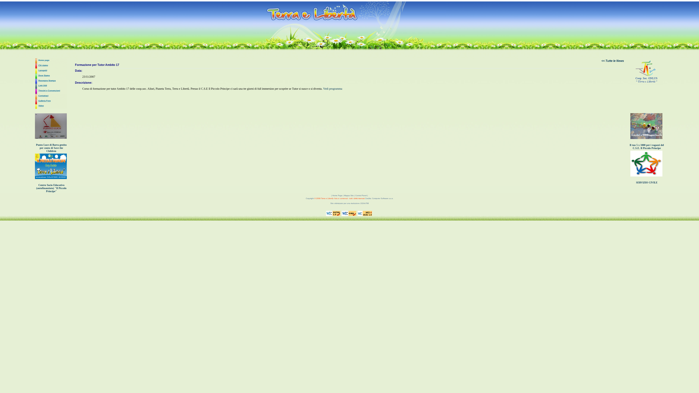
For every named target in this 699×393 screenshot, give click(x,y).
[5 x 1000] (646, 139)
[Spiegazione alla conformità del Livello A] (365, 216)
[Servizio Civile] (646, 177)
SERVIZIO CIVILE (646, 182)
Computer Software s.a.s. (382, 198)
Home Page (337, 195)
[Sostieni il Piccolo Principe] (51, 179)
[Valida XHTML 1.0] (333, 216)
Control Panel (361, 195)
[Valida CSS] (349, 216)
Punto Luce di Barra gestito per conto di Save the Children (51, 147)
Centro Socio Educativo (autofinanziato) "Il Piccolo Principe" (51, 188)
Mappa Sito (349, 195)
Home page (43, 60)
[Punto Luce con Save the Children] (51, 139)
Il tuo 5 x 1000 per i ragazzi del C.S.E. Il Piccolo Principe (647, 147)
